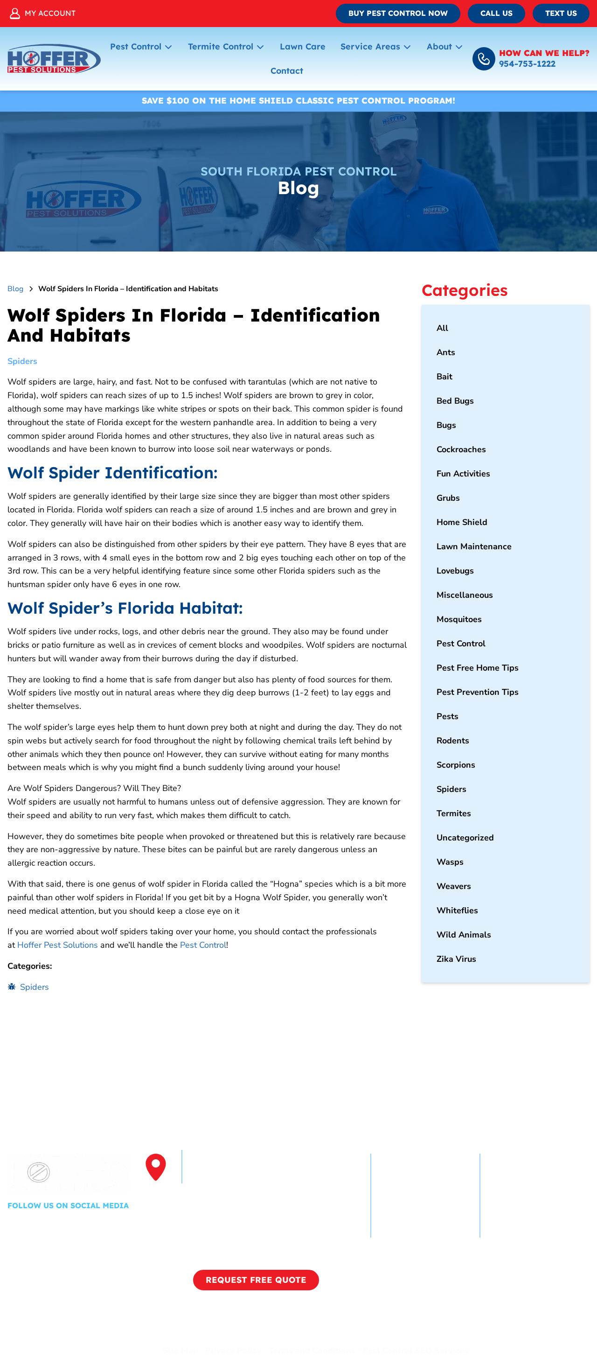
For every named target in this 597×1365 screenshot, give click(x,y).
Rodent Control (411, 1212)
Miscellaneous (465, 595)
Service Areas (370, 46)
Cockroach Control (417, 1178)
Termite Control (220, 46)
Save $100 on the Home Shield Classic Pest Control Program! (298, 100)
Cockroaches (461, 449)
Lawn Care (303, 46)
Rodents (453, 740)
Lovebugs (455, 570)
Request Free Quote (256, 1279)
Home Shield (462, 522)
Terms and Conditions (312, 1350)
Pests (447, 716)
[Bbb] (96, 1225)
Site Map (180, 1350)
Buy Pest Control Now (398, 13)
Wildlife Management (425, 1229)
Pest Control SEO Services (415, 1350)
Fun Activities (463, 473)
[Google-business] (71, 1225)
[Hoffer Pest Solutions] (54, 59)
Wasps (450, 862)
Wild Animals (464, 934)
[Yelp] (43, 1225)
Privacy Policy (233, 1350)
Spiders (22, 361)
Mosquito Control (525, 1195)
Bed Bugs (455, 400)
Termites (454, 813)
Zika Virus (456, 959)
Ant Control (404, 1195)
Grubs (448, 498)
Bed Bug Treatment (529, 1212)
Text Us (561, 13)
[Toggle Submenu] (168, 46)
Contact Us (512, 1229)
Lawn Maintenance (474, 546)
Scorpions (456, 764)
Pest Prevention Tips (478, 692)
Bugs (446, 425)
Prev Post (44, 1035)
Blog (15, 289)
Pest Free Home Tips (478, 667)
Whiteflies (457, 910)
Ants (446, 352)
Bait (444, 376)
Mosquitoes (459, 619)
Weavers (454, 886)
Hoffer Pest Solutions (57, 945)
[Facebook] (15, 1225)
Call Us (496, 13)
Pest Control (135, 46)
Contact (287, 70)
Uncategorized (465, 837)
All (442, 328)
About (439, 46)
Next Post (369, 1035)
